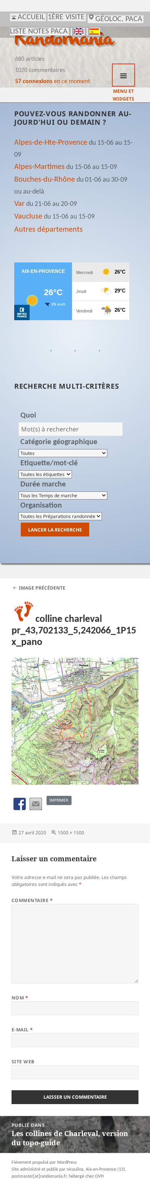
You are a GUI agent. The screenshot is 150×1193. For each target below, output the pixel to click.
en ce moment (52, 82)
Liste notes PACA (39, 31)
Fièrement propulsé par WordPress (44, 1162)
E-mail (22, 1029)
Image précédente (42, 588)
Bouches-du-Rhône (44, 180)
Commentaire (32, 900)
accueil (31, 17)
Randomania (64, 40)
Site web (23, 1061)
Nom (20, 997)
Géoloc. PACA (118, 19)
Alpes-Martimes (39, 167)
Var (19, 204)
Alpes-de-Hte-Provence (50, 143)
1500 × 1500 (71, 832)
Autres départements (48, 230)
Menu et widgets (123, 75)
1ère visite (66, 17)
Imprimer (59, 800)
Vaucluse (28, 217)
